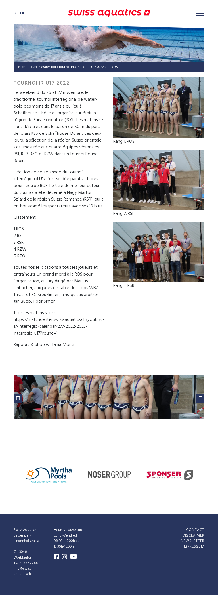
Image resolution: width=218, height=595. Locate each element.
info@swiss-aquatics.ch (23, 571)
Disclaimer (193, 535)
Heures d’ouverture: (69, 530)
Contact (195, 530)
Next (200, 398)
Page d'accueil (28, 67)
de (16, 13)
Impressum (193, 546)
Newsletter (192, 541)
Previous (18, 398)
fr (22, 13)
